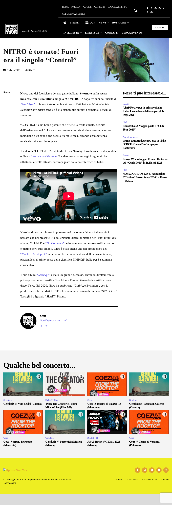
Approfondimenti (130, 137)
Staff (31, 70)
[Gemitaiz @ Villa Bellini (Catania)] (23, 384)
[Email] (6, 132)
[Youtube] (151, 12)
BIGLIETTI (92, 438)
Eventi (126, 104)
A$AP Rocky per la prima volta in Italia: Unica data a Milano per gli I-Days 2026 (143, 111)
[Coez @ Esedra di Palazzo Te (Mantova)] (107, 384)
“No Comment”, (55, 243)
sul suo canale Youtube (43, 156)
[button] (135, 10)
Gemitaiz (7, 400)
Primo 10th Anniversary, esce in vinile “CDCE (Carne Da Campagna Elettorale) (144, 144)
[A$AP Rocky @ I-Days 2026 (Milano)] (107, 422)
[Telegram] (160, 8)
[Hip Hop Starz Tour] (11, 29)
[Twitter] (164, 8)
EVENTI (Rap (51, 400)
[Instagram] (151, 8)
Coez (89, 400)
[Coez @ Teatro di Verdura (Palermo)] (149, 422)
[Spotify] (156, 8)
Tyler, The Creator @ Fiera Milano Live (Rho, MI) (61, 405)
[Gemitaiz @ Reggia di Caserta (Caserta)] (149, 384)
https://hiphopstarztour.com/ (53, 320)
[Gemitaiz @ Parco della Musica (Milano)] (65, 422)
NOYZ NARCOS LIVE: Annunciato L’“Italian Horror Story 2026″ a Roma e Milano (145, 177)
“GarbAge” (27, 104)
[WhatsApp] (147, 12)
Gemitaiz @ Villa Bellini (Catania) (22, 403)
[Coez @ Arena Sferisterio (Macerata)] (23, 422)
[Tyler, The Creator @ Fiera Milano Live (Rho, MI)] (65, 384)
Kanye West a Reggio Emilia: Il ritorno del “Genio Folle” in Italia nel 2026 (145, 160)
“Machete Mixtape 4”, (34, 254)
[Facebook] (147, 8)
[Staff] (28, 321)
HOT (125, 122)
